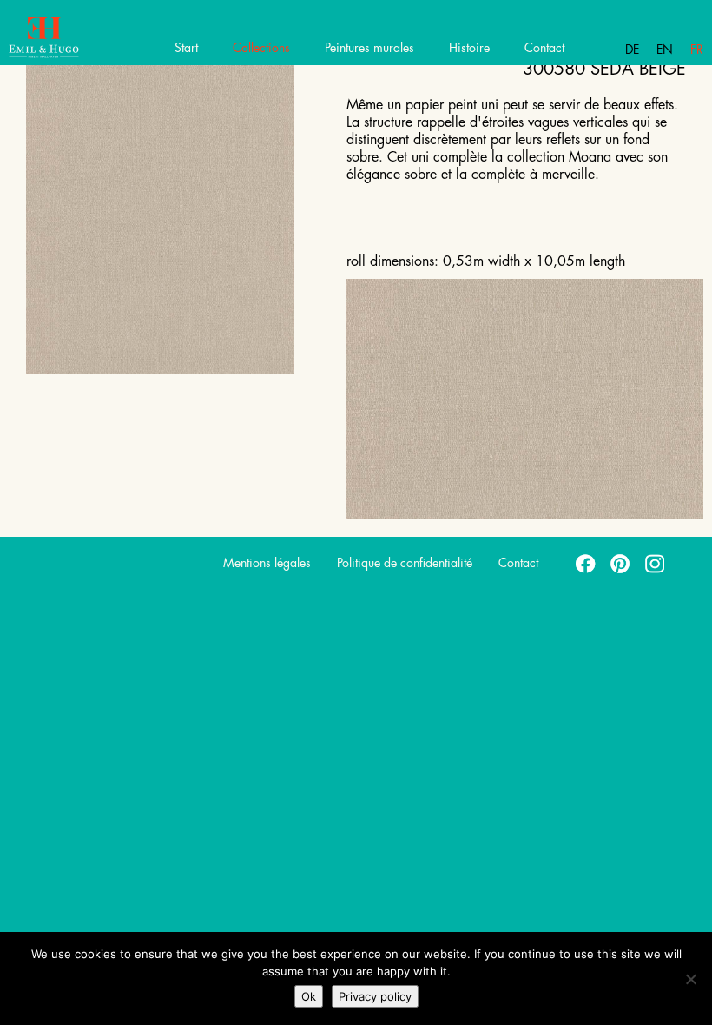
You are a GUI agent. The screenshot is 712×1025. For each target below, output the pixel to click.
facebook (586, 563)
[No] (690, 979)
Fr (696, 49)
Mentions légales (267, 563)
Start (186, 48)
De (632, 49)
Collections (261, 48)
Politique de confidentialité (404, 563)
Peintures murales (369, 48)
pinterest (621, 563)
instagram (656, 563)
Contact (544, 48)
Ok (308, 996)
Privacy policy (375, 996)
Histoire (469, 48)
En (664, 49)
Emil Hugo (76, 39)
